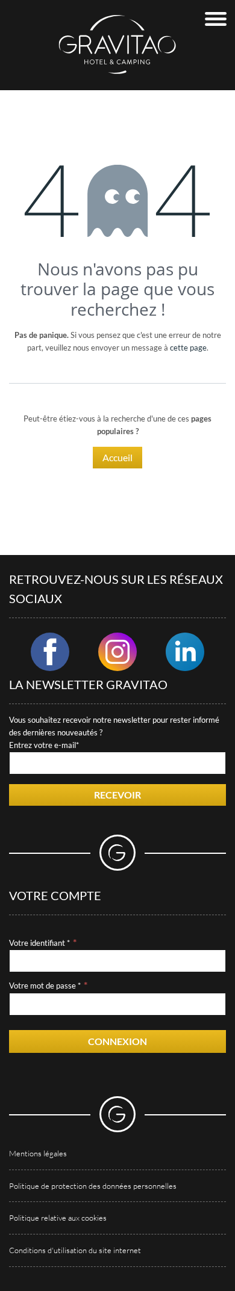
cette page (188, 347)
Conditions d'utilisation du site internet (75, 1250)
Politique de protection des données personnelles (93, 1186)
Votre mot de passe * (45, 985)
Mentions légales (38, 1153)
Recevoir (117, 794)
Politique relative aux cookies (58, 1217)
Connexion (117, 1041)
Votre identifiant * (39, 943)
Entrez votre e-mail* (44, 745)
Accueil (117, 457)
